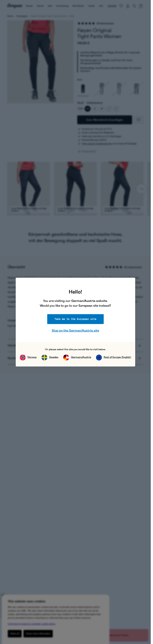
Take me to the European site (75, 319)
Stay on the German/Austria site (75, 330)
